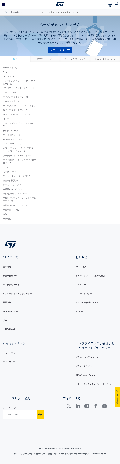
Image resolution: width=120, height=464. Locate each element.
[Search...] (6, 12)
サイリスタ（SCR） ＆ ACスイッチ (19, 105)
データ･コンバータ (11, 135)
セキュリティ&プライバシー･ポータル (93, 384)
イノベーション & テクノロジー (17, 293)
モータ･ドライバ (10, 172)
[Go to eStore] (110, 4)
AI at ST (79, 311)
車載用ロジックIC (11, 210)
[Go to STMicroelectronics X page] (69, 406)
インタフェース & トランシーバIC (18, 88)
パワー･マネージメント (13, 144)
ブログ (6, 320)
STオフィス (81, 266)
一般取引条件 (9, 329)
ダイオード (8, 119)
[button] (3, 4)
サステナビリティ (11, 284)
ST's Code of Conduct (86, 375)
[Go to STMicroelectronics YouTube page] (104, 406)
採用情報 (7, 302)
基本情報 (7, 266)
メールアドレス (9, 408)
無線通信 (7, 218)
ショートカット (10, 353)
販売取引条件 (40, 453)
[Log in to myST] (117, 4)
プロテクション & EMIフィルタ (17, 155)
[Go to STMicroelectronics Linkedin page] (78, 406)
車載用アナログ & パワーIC (15, 194)
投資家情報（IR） (11, 275)
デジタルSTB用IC (11, 130)
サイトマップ (9, 362)
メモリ (6, 167)
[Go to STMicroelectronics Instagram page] (87, 406)
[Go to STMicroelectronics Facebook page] (95, 406)
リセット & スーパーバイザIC (16, 176)
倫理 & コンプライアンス (87, 357)
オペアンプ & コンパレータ (15, 97)
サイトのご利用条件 (23, 453)
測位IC (6, 214)
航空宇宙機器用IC (11, 180)
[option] (15, 59)
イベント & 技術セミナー (87, 302)
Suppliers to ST (10, 311)
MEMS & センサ (10, 67)
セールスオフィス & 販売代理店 (90, 275)
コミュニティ (82, 284)
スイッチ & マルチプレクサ (15, 110)
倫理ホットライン (84, 366)
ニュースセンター (84, 293)
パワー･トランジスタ (12, 139)
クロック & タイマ (11, 101)
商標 (50, 453)
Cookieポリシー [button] (98, 453)
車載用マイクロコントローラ (16, 205)
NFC (5, 72)
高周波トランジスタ (12, 185)
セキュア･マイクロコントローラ (18, 114)
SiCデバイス (8, 76)
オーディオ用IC (10, 92)
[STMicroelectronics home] (60, 4)
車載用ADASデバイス (13, 189)
